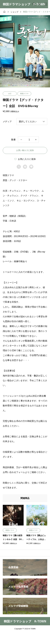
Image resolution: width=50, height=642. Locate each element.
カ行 (9, 94)
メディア (7, 121)
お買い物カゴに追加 (25, 150)
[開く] (45, 4)
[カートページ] (39, 4)
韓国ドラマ (24, 94)
